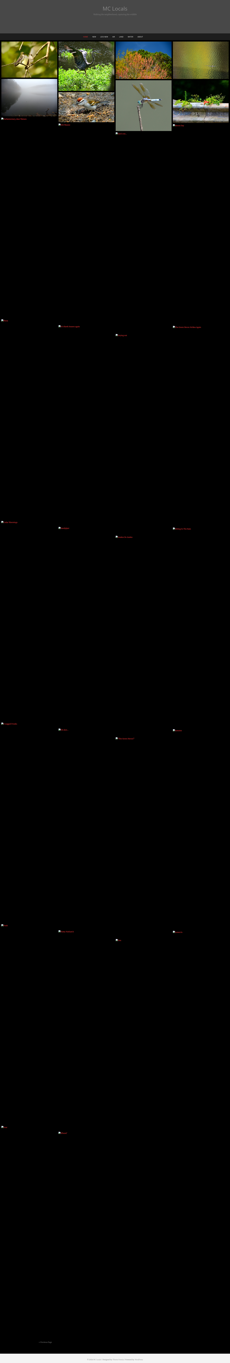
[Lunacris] (201, 1031)
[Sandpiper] (86, 627)
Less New (104, 37)
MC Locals (115, 8)
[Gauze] (29, 97)
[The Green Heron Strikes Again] (201, 426)
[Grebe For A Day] (201, 60)
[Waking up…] (144, 60)
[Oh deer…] (86, 829)
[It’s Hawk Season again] (86, 425)
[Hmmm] (29, 60)
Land (121, 37)
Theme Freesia (118, 1360)
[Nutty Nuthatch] (86, 1030)
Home (85, 37)
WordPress (139, 1360)
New (94, 37)
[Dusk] (29, 1024)
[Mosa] (29, 419)
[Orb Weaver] (86, 224)
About (140, 37)
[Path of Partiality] (86, 107)
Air (113, 37)
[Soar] (29, 1226)
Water (130, 37)
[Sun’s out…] (144, 232)
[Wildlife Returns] (86, 66)
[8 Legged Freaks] (29, 823)
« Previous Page (45, 1342)
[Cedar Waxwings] (29, 621)
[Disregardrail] (201, 101)
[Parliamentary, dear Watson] (29, 218)
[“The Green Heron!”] (144, 837)
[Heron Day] (201, 224)
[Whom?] (86, 1232)
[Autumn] (201, 829)
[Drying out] (144, 434)
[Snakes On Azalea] (144, 636)
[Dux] (144, 1039)
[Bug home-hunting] (144, 105)
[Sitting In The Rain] (201, 628)
